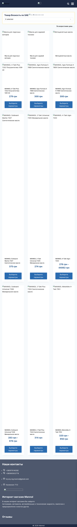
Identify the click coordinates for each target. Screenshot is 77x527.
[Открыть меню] (72, 4)
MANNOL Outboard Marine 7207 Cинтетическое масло (12, 261)
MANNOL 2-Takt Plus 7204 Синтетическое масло (37, 432)
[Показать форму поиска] (66, 4)
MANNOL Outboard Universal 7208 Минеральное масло (12, 432)
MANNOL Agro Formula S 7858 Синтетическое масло (38, 91)
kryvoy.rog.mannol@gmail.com (17, 479)
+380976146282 (12, 470)
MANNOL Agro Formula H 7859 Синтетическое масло (63, 91)
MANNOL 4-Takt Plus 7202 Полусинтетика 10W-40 (12, 91)
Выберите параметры (13, 104)
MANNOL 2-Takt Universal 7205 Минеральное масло (37, 261)
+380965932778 (12, 473)
